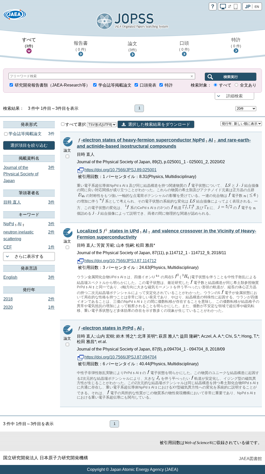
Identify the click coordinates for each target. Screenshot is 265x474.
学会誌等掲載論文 (114, 85)
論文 (132, 46)
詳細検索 (234, 96)
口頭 (184, 46)
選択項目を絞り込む (29, 145)
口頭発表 (148, 85)
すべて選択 (76, 124)
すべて (29, 42)
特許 (236, 42)
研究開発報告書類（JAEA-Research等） (52, 85)
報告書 (81, 46)
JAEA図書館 (250, 458)
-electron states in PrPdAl (111, 328)
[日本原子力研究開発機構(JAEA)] (14, 16)
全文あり (248, 85)
